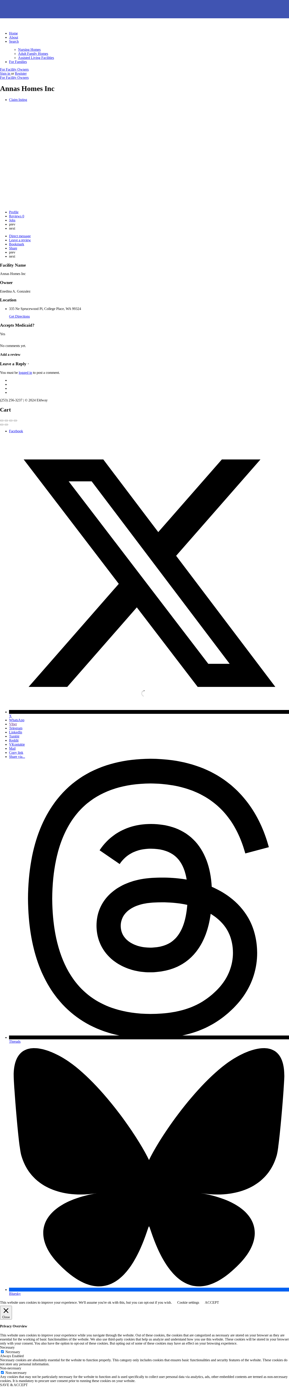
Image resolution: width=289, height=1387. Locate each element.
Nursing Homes (29, 49)
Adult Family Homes (33, 54)
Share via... (17, 757)
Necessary (12, 1352)
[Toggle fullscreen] (11, 420)
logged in (25, 373)
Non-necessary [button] (10, 1368)
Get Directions (19, 316)
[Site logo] (27, 26)
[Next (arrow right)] (6, 424)
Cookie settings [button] (188, 1302)
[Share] (6, 420)
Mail (12, 748)
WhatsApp (16, 720)
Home (13, 33)
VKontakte (17, 744)
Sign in (5, 73)
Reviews (16, 216)
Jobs (12, 220)
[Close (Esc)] (2, 420)
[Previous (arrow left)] (2, 424)
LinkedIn (15, 732)
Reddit (14, 740)
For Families (18, 62)
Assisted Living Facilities (36, 58)
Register (21, 73)
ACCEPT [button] (212, 1302)
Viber (13, 724)
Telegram (15, 728)
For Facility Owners (14, 69)
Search (14, 41)
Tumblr (14, 736)
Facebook (16, 431)
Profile (14, 212)
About (13, 37)
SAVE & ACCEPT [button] (14, 1385)
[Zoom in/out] (15, 420)
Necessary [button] (7, 1347)
